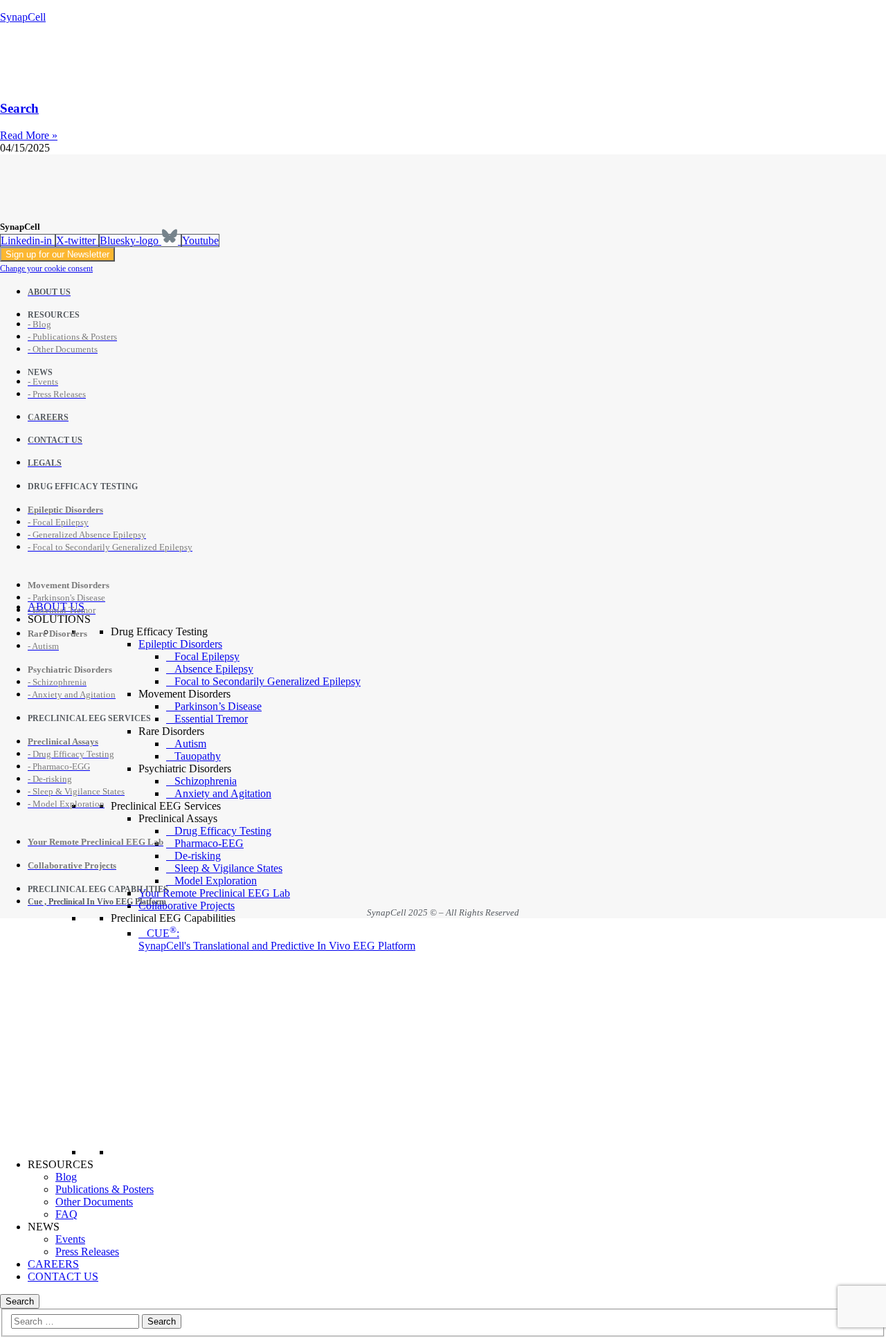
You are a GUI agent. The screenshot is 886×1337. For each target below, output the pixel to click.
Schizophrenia (205, 781)
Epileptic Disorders (180, 644)
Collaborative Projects (186, 905)
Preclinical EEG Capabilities (173, 918)
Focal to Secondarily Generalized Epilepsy (267, 681)
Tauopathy (197, 756)
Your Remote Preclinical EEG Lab (214, 893)
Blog (66, 1177)
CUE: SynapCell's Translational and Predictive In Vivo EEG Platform (276, 939)
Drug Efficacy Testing (159, 631)
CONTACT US (63, 1276)
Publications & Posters (104, 1189)
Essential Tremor (211, 719)
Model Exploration (215, 880)
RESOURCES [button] (60, 1164)
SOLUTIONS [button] (59, 619)
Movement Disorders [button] (184, 694)
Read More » (28, 135)
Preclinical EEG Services (166, 806)
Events (70, 1239)
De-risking (197, 856)
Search (19, 108)
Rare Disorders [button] (171, 731)
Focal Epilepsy (206, 656)
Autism (190, 743)
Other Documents (94, 1202)
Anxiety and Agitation (222, 793)
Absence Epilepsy (213, 669)
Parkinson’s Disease (218, 706)
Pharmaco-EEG (209, 843)
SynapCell (23, 17)
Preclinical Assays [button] (177, 818)
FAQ (66, 1214)
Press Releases (87, 1251)
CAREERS (53, 1264)
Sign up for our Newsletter (57, 254)
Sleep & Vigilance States (228, 868)
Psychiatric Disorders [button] (184, 768)
